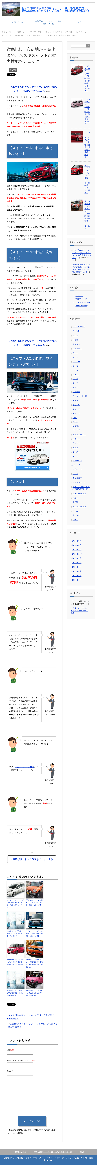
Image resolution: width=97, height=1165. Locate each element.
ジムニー (76, 362)
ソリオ (75, 379)
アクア (75, 335)
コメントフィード (83, 302)
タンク (75, 474)
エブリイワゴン (79, 507)
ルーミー (76, 456)
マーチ (75, 383)
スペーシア (77, 461)
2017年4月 (76, 580)
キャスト (76, 452)
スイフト (13, 70)
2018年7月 (76, 550)
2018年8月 (76, 545)
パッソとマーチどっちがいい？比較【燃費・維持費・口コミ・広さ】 (87, 78)
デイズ (75, 448)
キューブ (76, 409)
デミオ (75, 340)
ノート (75, 357)
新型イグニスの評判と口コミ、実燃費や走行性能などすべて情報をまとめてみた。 (34, 963)
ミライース (77, 469)
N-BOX (76, 375)
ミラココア (77, 478)
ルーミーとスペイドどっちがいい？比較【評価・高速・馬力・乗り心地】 (15, 962)
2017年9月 (76, 558)
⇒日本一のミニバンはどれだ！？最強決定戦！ (80, 610)
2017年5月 (76, 576)
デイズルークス (79, 434)
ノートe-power (79, 327)
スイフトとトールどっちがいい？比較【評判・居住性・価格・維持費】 (34, 933)
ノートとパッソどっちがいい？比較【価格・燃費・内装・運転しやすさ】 (15, 903)
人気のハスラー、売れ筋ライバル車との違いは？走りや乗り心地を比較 (34, 902)
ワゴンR (76, 331)
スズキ (75, 400)
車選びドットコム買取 (24, 767)
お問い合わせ (17, 22)
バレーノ (76, 465)
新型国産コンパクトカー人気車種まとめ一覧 (48, 22)
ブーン (75, 520)
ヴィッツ (76, 405)
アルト (75, 498)
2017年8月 (76, 563)
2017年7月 (76, 567)
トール (75, 511)
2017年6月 (76, 571)
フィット (76, 344)
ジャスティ (77, 349)
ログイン (79, 296)
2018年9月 (76, 541)
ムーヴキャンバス (80, 396)
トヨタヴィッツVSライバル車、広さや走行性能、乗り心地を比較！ (15, 933)
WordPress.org (81, 306)
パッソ (75, 370)
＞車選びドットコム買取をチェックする (31, 859)
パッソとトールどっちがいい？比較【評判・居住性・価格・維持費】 (87, 144)
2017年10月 (77, 554)
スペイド (76, 430)
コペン (75, 422)
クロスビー (77, 515)
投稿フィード (81, 299)
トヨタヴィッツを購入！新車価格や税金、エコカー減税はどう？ (15, 993)
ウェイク (76, 443)
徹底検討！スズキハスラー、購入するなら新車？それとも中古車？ (34, 993)
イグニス (76, 413)
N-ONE (76, 426)
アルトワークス (79, 482)
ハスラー (76, 392)
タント (75, 353)
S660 (75, 418)
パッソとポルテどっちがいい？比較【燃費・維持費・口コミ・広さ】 (87, 111)
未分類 (75, 502)
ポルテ (75, 387)
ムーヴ (75, 366)
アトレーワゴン (79, 493)
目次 (80, 22)
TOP (38, 32)
